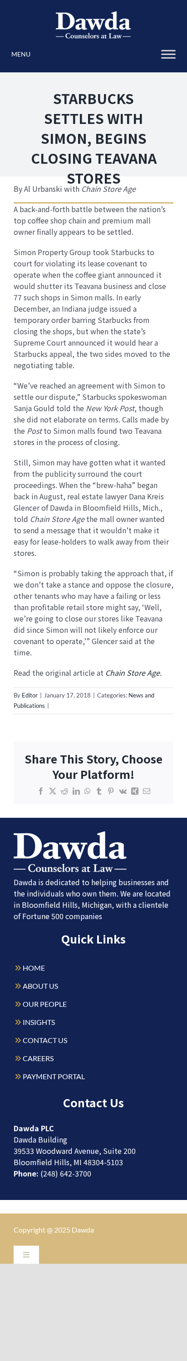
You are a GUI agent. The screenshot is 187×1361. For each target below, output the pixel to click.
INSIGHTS (39, 1022)
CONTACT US (45, 1040)
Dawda (83, 1229)
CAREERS (38, 1058)
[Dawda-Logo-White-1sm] (70, 834)
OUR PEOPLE (45, 1004)
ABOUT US (40, 986)
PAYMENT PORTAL (54, 1076)
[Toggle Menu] (168, 54)
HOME (34, 967)
